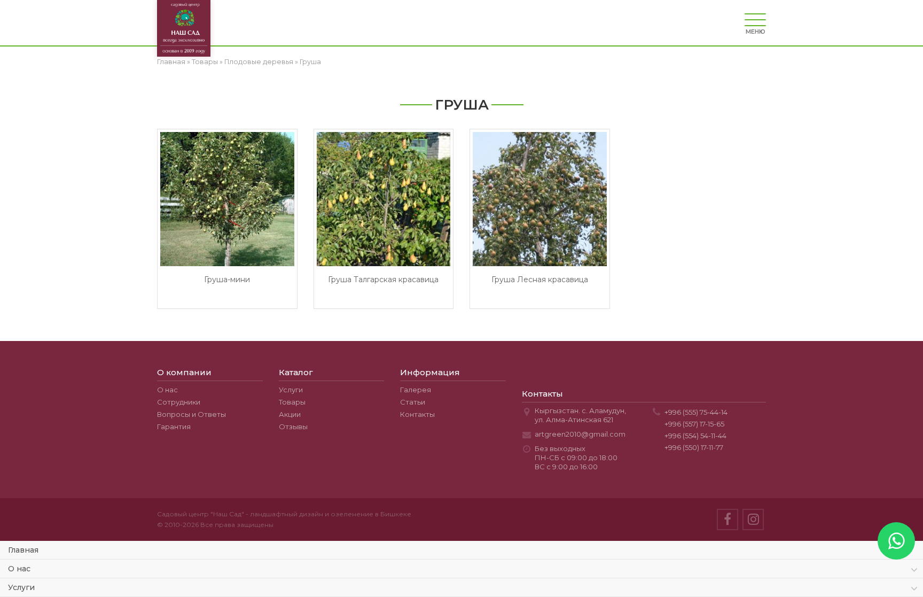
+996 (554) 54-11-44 (695, 435)
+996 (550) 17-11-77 (693, 447)
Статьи (412, 402)
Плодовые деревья (258, 62)
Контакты (417, 414)
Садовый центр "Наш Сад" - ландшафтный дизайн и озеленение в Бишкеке (284, 514)
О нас (167, 389)
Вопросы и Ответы (191, 414)
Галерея (415, 389)
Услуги (291, 389)
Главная (171, 62)
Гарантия (174, 426)
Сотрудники (178, 402)
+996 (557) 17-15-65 (694, 424)
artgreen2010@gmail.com (580, 434)
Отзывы (293, 426)
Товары (205, 62)
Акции (290, 414)
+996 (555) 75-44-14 (696, 412)
